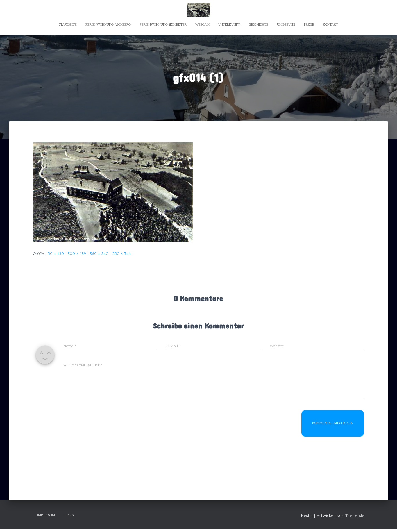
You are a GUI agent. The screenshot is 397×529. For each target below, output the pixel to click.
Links (69, 515)
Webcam (202, 24)
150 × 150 (55, 254)
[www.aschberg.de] (198, 10)
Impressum (46, 515)
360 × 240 (99, 254)
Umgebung (286, 24)
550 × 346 (121, 254)
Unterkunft (229, 24)
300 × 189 (77, 254)
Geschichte (258, 24)
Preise (309, 24)
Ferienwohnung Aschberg (108, 24)
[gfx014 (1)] (113, 192)
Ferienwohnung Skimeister (163, 24)
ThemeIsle (354, 516)
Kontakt (330, 24)
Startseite (68, 24)
